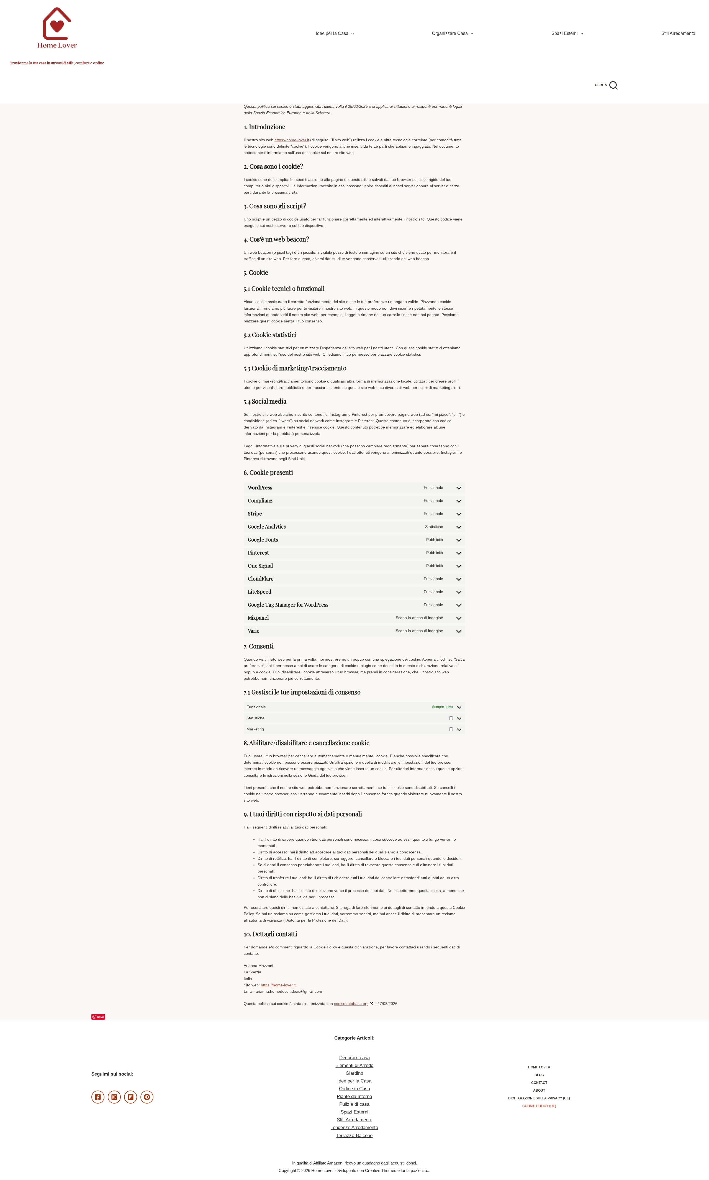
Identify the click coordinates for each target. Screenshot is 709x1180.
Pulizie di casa (354, 1104)
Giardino (354, 1073)
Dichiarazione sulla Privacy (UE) (539, 1098)
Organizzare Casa (450, 33)
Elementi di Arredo (354, 1065)
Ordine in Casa (354, 1088)
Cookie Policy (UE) (539, 1106)
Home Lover (539, 1067)
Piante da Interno (354, 1096)
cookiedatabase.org (351, 1003)
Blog (539, 1075)
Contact (539, 1083)
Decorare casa (354, 1057)
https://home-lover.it (291, 140)
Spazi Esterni (564, 33)
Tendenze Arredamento (354, 1127)
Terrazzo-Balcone (354, 1135)
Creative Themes (380, 1170)
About (539, 1090)
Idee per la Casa (332, 33)
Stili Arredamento (678, 33)
